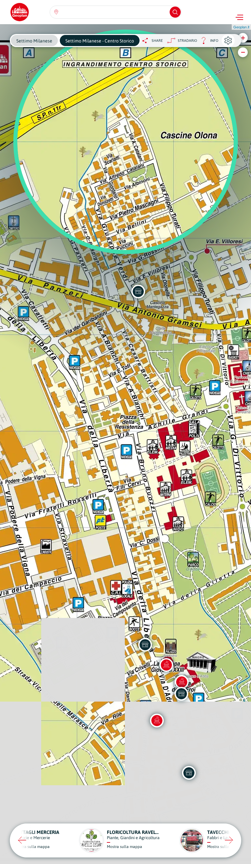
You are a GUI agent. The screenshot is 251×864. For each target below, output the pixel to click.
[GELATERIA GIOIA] (189, 773)
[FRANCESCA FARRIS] (181, 694)
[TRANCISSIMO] (138, 291)
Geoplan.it (241, 26)
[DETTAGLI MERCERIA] (145, 645)
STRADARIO (187, 40)
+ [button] (243, 38)
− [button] (243, 52)
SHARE (157, 40)
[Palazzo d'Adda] (182, 682)
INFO (207, 42)
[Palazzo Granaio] (166, 665)
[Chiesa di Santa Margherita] (157, 720)
